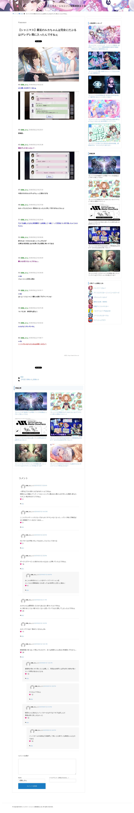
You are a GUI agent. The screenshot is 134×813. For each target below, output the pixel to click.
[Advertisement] (104, 354)
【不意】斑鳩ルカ (26, 379)
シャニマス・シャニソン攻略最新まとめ (65, 5)
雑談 (21, 377)
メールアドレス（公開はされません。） (59, 777)
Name (19, 777)
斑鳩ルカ (36, 379)
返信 (23, 504)
